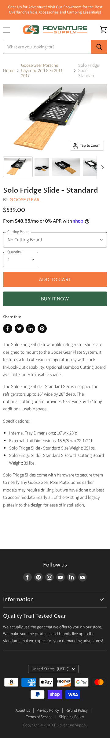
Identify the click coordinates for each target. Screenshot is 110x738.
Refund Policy (77, 710)
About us (23, 710)
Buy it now (55, 299)
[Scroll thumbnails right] (101, 167)
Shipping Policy (71, 717)
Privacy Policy (48, 710)
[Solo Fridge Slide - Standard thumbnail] (17, 167)
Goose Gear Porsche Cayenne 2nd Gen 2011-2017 (42, 71)
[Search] (99, 47)
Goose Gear (24, 199)
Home (8, 70)
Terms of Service (39, 717)
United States (50, 669)
